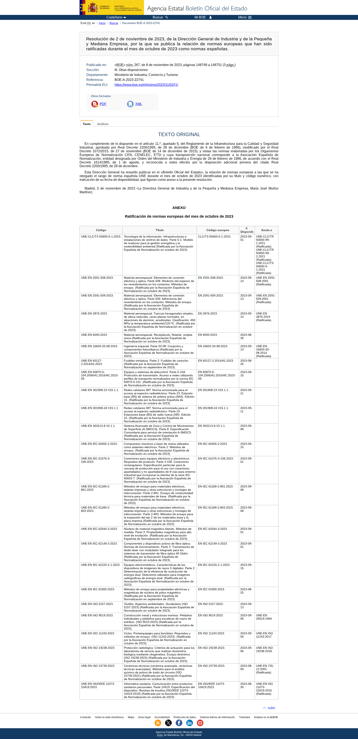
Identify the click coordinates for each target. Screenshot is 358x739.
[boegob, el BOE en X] (168, 725)
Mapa (131, 717)
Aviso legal (144, 717)
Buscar (114, 23)
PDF (103, 104)
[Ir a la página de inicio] (197, 8)
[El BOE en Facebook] (179, 725)
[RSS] (158, 725)
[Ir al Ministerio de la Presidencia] (112, 7)
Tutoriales (244, 717)
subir (271, 708)
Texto (87, 124)
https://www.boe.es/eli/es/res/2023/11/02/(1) (146, 84)
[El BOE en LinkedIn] (189, 725)
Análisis (103, 124)
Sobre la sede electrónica (109, 717)
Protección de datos (185, 717)
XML (138, 104)
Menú (242, 17)
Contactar (85, 717)
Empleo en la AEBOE (266, 717)
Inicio (102, 23)
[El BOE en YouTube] (200, 725)
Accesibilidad (162, 717)
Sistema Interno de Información (217, 717)
